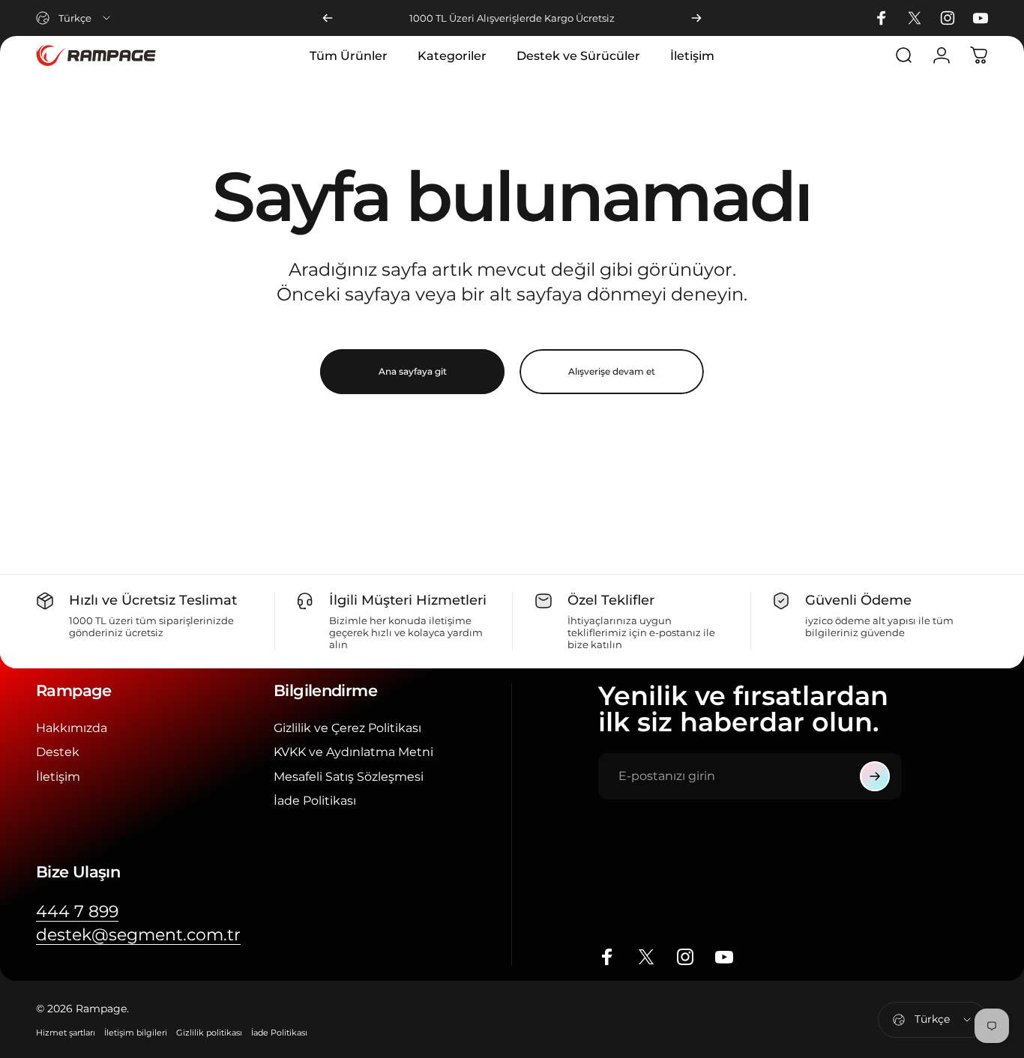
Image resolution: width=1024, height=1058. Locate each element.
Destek (57, 751)
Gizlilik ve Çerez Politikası (347, 727)
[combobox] (74, 18)
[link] (77, 911)
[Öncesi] (327, 18)
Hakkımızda (71, 727)
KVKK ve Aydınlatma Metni (353, 751)
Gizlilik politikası (209, 1032)
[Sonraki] (696, 18)
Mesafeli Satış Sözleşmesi (349, 776)
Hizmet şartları (65, 1032)
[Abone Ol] (875, 776)
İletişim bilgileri (135, 1032)
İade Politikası (315, 800)
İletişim (58, 776)
